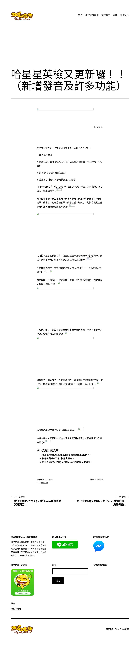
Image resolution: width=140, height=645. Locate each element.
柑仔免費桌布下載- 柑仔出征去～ (58, 458)
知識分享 (124, 15)
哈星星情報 (99, 479)
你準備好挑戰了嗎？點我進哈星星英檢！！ (57, 430)
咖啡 (115, 15)
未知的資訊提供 (100, 565)
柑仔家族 (44, 482)
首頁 (80, 15)
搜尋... (55, 565)
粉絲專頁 (91, 438)
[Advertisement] (70, 49)
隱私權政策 (16, 609)
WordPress (120, 629)
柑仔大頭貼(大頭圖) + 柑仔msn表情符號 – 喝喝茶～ (67, 462)
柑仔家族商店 (92, 15)
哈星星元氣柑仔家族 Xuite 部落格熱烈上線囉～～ (66, 454)
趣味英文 (105, 15)
